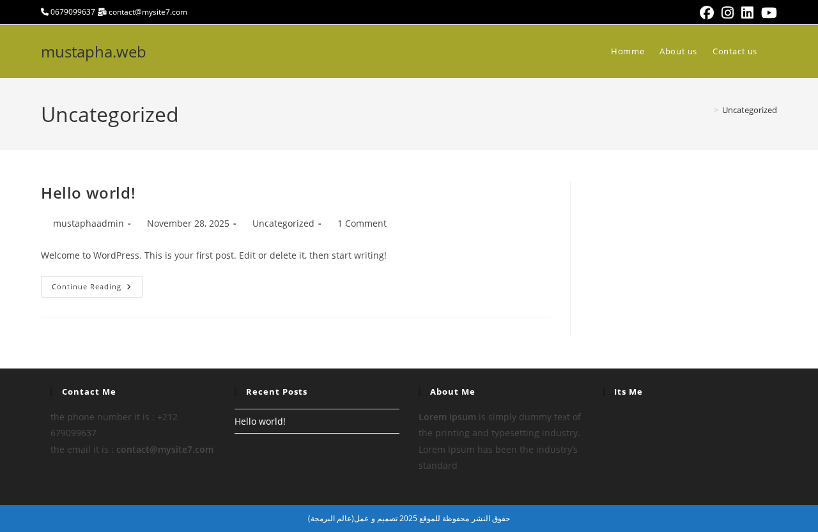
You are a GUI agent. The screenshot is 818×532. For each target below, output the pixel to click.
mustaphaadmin (88, 223)
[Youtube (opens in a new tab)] (767, 13)
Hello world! (88, 192)
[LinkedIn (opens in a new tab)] (747, 13)
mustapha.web (93, 51)
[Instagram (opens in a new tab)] (727, 13)
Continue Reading (97, 289)
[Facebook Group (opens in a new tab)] (707, 13)
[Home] (707, 110)
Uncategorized (749, 110)
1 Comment (362, 223)
